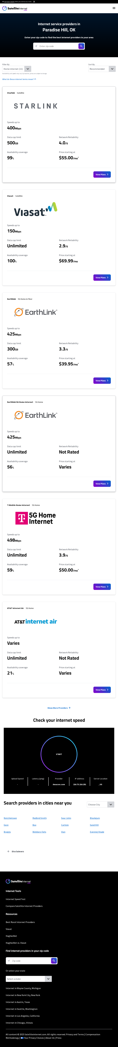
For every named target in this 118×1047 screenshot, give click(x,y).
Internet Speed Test (15, 899)
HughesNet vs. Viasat (16, 942)
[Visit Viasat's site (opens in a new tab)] (36, 217)
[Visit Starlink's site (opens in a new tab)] (36, 114)
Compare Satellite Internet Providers (24, 906)
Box (34, 824)
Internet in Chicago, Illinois (19, 1022)
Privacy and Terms (75, 1034)
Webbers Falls (39, 831)
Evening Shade (97, 831)
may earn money (9, 2)
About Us (49, 1037)
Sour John (66, 818)
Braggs (7, 831)
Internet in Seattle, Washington (21, 1008)
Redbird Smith (40, 818)
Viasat (9, 929)
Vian (63, 831)
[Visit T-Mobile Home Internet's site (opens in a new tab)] (36, 526)
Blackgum (95, 818)
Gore (6, 824)
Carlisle (65, 824)
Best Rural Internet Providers (20, 922)
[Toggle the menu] (114, 8)
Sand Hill (94, 824)
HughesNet (11, 935)
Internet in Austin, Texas (18, 1002)
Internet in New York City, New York (23, 995)
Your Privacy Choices (34, 1037)
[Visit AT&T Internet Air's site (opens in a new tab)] (36, 629)
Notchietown (10, 818)
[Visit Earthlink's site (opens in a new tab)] (36, 320)
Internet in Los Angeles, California (23, 1015)
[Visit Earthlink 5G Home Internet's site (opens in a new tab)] (36, 423)
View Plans (101, 174)
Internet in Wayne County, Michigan (23, 988)
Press (58, 1037)
